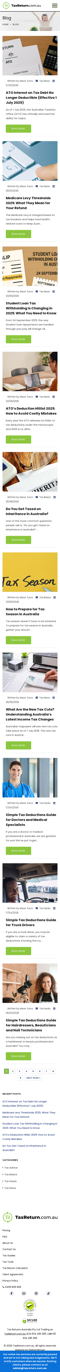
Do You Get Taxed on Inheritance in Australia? (24, 1148)
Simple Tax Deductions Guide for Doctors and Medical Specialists (31, 819)
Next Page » (33, 1078)
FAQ (4, 1236)
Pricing (6, 1230)
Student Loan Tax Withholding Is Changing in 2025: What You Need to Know (31, 308)
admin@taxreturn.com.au (29, 1368)
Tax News (44, 81)
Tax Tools (8, 1262)
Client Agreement (12, 1274)
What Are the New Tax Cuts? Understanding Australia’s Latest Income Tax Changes (30, 714)
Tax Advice (11, 1167)
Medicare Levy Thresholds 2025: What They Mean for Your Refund (28, 203)
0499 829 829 (12, 1287)
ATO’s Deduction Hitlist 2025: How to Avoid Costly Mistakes (31, 411)
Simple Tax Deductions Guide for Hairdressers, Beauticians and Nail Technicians (31, 1025)
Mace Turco (26, 81)
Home (5, 24)
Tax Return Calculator (15, 1268)
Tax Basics (45, 497)
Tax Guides (8, 1255)
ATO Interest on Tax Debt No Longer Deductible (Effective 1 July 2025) (31, 97)
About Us (7, 1243)
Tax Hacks (44, 803)
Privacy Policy (10, 1280)
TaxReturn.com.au (15, 1333)
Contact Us (9, 1249)
